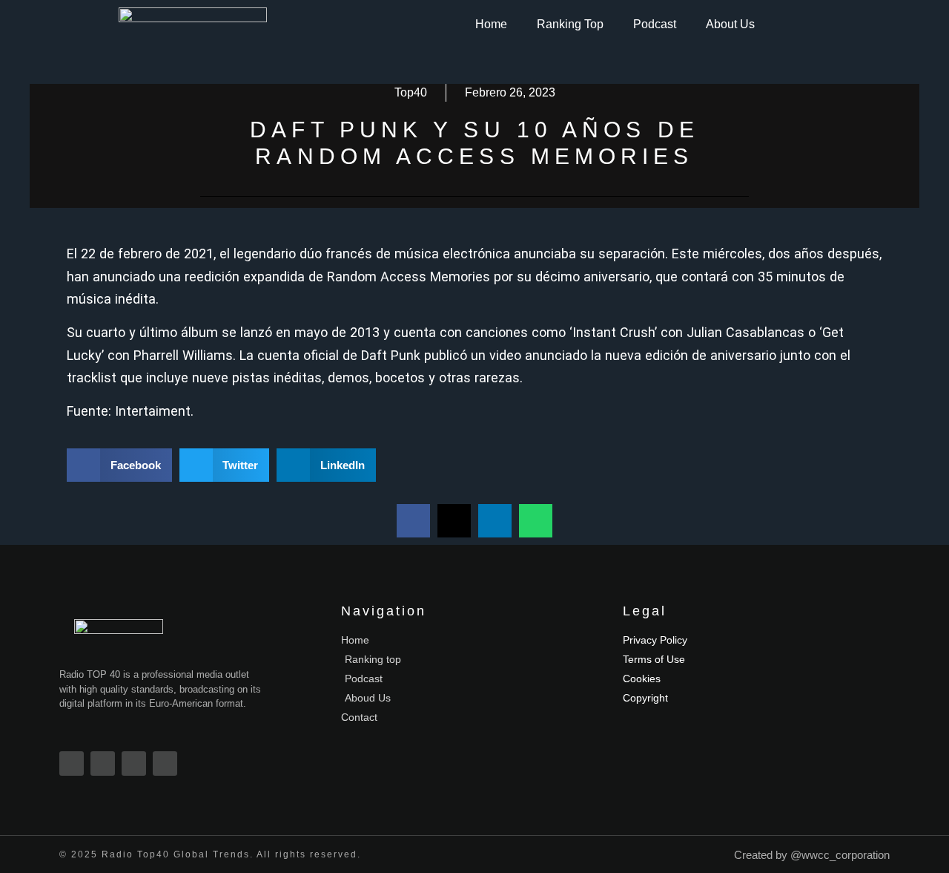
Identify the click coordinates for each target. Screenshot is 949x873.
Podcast (654, 24)
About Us (730, 24)
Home (491, 24)
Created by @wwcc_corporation (812, 855)
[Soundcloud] (165, 763)
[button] (119, 465)
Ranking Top (570, 24)
